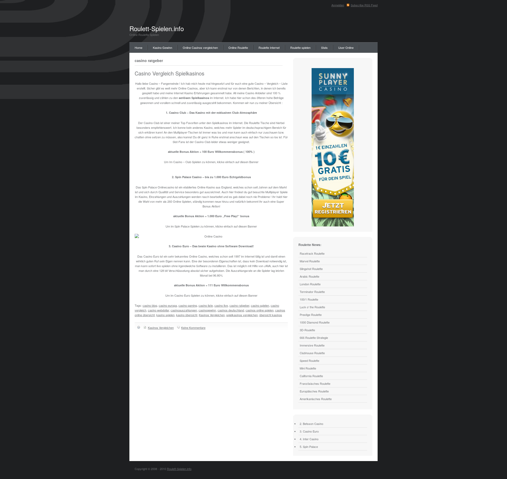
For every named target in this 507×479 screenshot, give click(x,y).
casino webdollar (158, 310)
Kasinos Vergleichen (212, 315)
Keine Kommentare (193, 327)
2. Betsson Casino (311, 423)
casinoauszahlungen (184, 310)
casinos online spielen (260, 310)
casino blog (150, 305)
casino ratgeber (239, 305)
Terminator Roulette (312, 292)
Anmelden (337, 5)
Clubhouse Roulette (312, 353)
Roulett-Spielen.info (156, 28)
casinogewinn (207, 310)
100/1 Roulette (309, 299)
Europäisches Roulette (314, 391)
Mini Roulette (308, 368)
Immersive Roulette (312, 345)
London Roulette (310, 284)
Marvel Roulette (310, 261)
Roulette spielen (300, 47)
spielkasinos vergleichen (242, 315)
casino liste (206, 305)
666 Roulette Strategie (314, 337)
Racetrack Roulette (312, 253)
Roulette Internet (269, 47)
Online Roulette (238, 47)
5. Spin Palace (309, 446)
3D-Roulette (307, 330)
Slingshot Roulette (311, 269)
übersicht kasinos (270, 315)
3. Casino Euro (309, 431)
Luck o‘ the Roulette (312, 307)
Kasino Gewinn (162, 47)
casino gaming (188, 305)
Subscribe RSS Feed (364, 5)
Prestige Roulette (311, 314)
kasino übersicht (186, 315)
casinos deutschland (231, 310)
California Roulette (311, 376)
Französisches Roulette (315, 383)
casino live (221, 305)
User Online (346, 47)
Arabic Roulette (309, 276)
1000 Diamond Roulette (315, 322)
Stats (324, 47)
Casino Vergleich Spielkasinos (169, 73)
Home (138, 47)
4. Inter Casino (309, 439)
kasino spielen (165, 315)
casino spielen (260, 305)
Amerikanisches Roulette (316, 399)
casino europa (168, 305)
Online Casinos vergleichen (200, 47)
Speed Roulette (309, 360)
